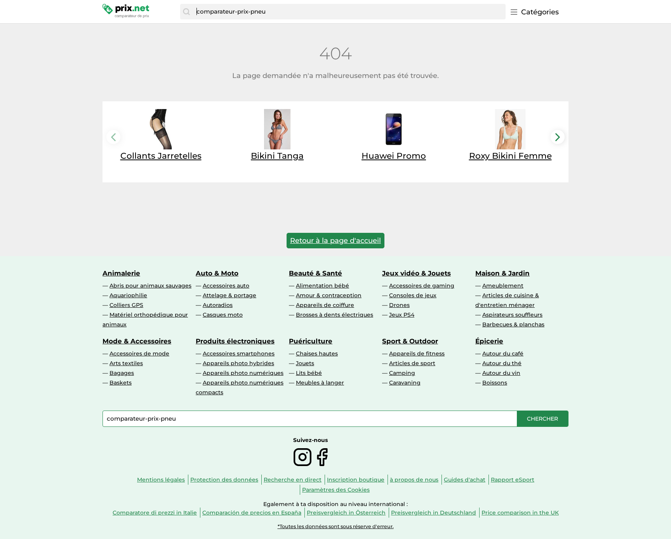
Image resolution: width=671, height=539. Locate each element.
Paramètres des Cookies (336, 489)
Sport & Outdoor (410, 341)
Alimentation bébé (322, 285)
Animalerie (121, 273)
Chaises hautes (317, 353)
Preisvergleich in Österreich (346, 512)
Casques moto (223, 314)
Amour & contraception (329, 295)
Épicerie (489, 341)
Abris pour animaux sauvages (150, 285)
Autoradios (218, 305)
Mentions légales (161, 479)
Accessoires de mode (139, 353)
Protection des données (224, 479)
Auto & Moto (217, 273)
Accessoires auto (226, 285)
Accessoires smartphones (239, 353)
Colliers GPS (126, 305)
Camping (402, 372)
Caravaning (405, 382)
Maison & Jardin (502, 273)
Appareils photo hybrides (238, 363)
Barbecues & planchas (513, 324)
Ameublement (502, 285)
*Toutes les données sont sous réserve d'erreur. (336, 526)
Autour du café (502, 353)
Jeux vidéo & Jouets (416, 273)
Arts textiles (126, 363)
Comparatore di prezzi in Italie (155, 512)
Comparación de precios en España (251, 512)
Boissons (494, 382)
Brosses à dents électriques (334, 314)
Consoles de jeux (412, 295)
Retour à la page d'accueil (335, 240)
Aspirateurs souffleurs (512, 314)
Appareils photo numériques (243, 372)
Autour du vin (501, 372)
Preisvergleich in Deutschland (433, 512)
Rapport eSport (512, 479)
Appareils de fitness (417, 353)
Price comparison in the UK (520, 512)
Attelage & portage (229, 295)
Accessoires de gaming (421, 285)
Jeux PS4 (401, 314)
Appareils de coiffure (325, 305)
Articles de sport (412, 363)
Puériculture (310, 341)
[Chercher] (186, 11)
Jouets (305, 363)
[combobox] (349, 11)
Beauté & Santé (315, 273)
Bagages (122, 372)
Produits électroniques (235, 341)
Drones (399, 305)
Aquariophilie (128, 295)
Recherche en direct (293, 479)
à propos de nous (414, 479)
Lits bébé (309, 372)
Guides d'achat (464, 479)
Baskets (121, 382)
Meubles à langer (320, 382)
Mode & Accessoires (137, 341)
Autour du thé (502, 363)
